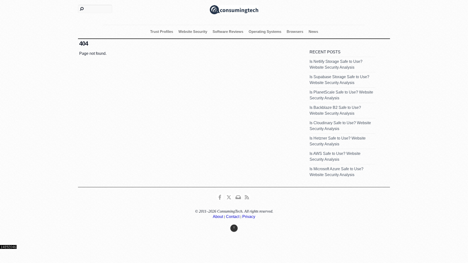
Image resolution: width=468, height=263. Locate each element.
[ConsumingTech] (234, 9)
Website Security (192, 31)
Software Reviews (228, 31)
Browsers (295, 31)
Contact (232, 217)
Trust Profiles (161, 31)
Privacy (248, 217)
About (218, 217)
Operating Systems (265, 31)
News (313, 31)
